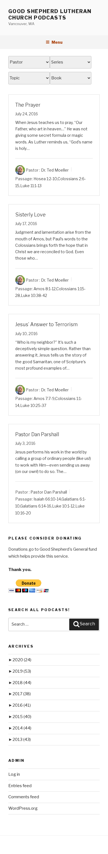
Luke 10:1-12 (63, 506)
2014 (21, 728)
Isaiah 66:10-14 (47, 499)
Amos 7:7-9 (44, 398)
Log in (14, 774)
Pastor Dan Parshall (37, 434)
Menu (57, 42)
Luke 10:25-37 (33, 405)
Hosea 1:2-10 (45, 178)
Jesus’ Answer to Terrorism (46, 324)
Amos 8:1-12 (45, 288)
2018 (21, 682)
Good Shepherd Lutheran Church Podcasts (50, 14)
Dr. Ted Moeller (55, 170)
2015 (21, 716)
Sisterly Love (30, 215)
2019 (21, 671)
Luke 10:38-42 (34, 295)
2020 (21, 659)
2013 (21, 739)
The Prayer (27, 105)
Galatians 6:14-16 (35, 506)
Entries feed (20, 785)
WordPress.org (23, 808)
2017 (21, 693)
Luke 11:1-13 (31, 185)
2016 (21, 705)
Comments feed (23, 796)
